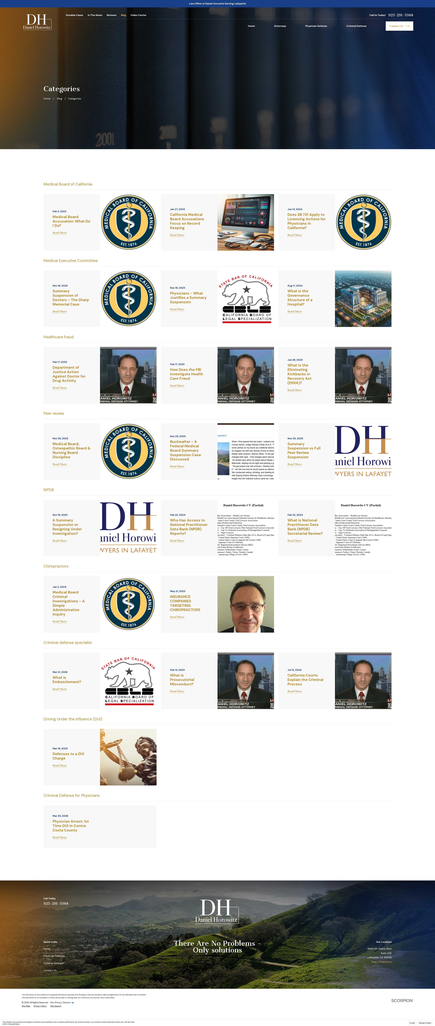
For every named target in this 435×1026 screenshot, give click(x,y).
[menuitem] (26, 1006)
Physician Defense (54, 956)
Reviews (111, 15)
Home (47, 948)
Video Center (138, 15)
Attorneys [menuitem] (280, 26)
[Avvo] (382, 901)
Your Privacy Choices (60, 1002)
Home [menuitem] (251, 26)
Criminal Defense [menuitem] (356, 26)
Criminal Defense (53, 963)
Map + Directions (382, 961)
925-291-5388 (400, 15)
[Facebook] (390, 901)
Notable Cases (74, 15)
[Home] (37, 22)
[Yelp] (366, 901)
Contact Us (396, 26)
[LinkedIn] (374, 901)
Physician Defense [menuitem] (316, 26)
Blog (123, 15)
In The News (95, 15)
